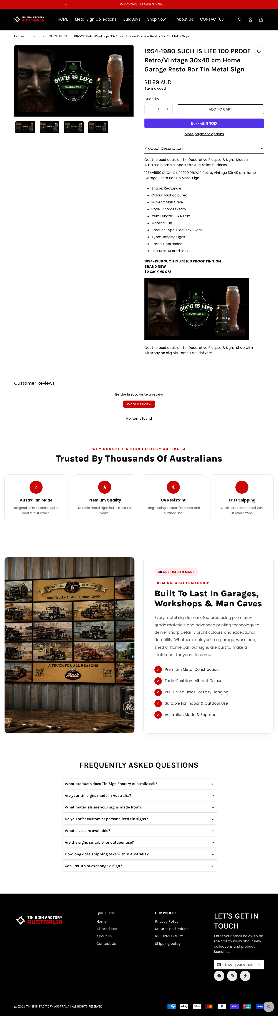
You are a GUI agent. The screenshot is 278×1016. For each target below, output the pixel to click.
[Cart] (261, 19)
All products (106, 928)
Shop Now (156, 19)
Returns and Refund (172, 928)
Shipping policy (168, 943)
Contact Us (106, 943)
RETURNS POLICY (169, 936)
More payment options (204, 134)
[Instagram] (232, 976)
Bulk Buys (131, 19)
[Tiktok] (245, 976)
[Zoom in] (124, 54)
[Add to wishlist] (259, 51)
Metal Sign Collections (95, 19)
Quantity (151, 98)
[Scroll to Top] (141, 992)
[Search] (240, 19)
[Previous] (66, 4)
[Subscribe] (259, 965)
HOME (63, 19)
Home (19, 36)
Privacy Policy (167, 921)
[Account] (250, 19)
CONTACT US (212, 19)
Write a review (139, 404)
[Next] (212, 4)
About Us (185, 19)
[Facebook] (219, 976)
